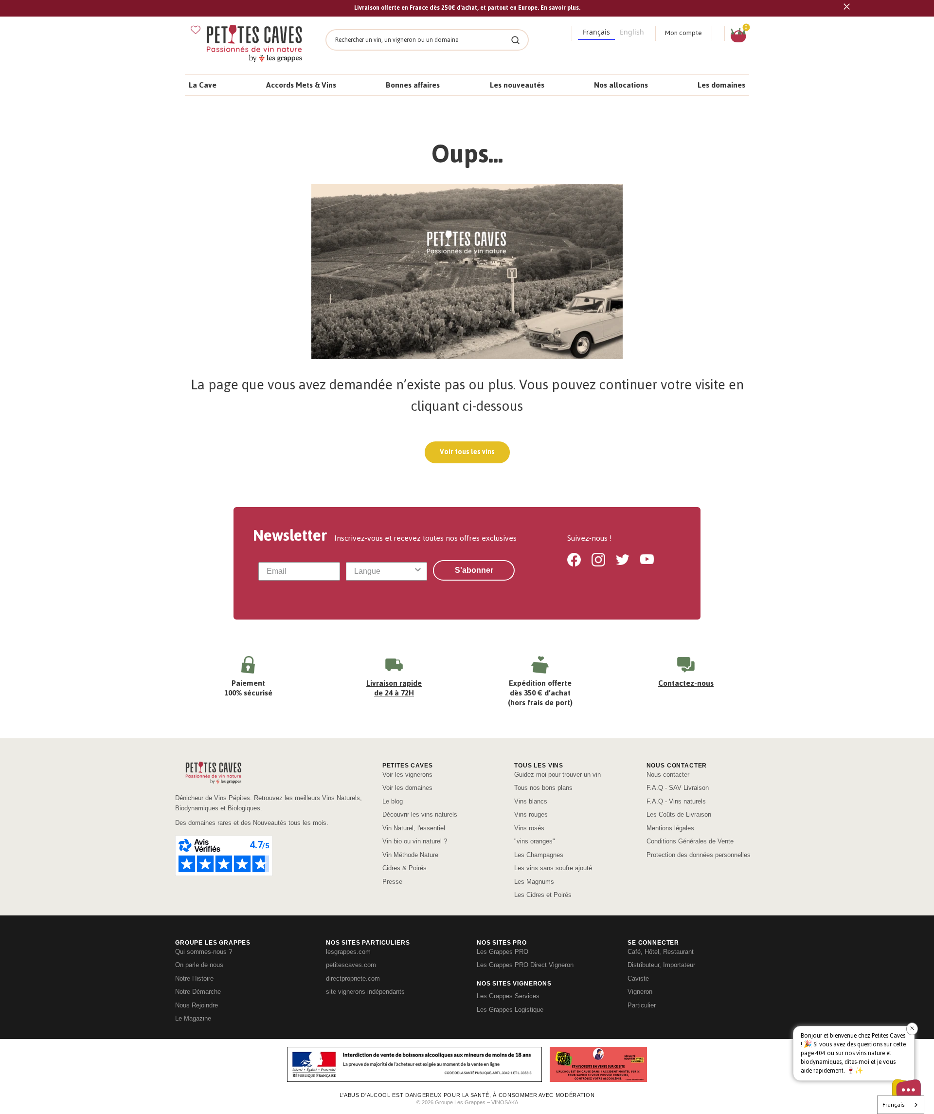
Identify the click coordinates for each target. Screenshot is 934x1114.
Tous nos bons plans (543, 787)
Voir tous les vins (467, 451)
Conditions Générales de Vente (690, 841)
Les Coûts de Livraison (679, 814)
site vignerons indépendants (365, 991)
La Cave (202, 84)
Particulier (642, 1005)
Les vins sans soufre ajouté (553, 868)
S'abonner (474, 570)
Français (893, 1104)
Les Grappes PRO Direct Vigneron (525, 964)
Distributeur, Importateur (661, 964)
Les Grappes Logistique (510, 1009)
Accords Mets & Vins (301, 84)
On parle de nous (199, 964)
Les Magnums (534, 881)
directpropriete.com (353, 978)
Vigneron (640, 991)
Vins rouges (531, 814)
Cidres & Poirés (404, 868)
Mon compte (683, 32)
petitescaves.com (351, 964)
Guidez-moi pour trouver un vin (557, 774)
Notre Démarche (198, 991)
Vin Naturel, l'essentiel (413, 828)
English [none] (632, 32)
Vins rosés (529, 828)
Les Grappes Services (508, 996)
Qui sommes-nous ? (203, 951)
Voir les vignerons (407, 774)
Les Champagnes (538, 854)
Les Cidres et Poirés (543, 894)
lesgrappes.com (348, 951)
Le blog (392, 801)
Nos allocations (621, 84)
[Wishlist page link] (195, 30)
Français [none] (596, 32)
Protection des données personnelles (699, 854)
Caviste (638, 978)
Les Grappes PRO (502, 951)
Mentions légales (670, 828)
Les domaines (721, 84)
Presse (392, 881)
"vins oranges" (534, 841)
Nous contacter (668, 774)
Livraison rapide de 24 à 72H (394, 688)
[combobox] (383, 571)
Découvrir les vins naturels (419, 814)
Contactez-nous (686, 683)
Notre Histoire (194, 978)
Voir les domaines (407, 787)
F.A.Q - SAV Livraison (678, 787)
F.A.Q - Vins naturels (676, 801)
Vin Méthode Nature (410, 854)
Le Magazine (193, 1018)
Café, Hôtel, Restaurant (661, 951)
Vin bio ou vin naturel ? (414, 841)
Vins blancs (530, 801)
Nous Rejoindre (196, 1005)
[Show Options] (418, 571)
